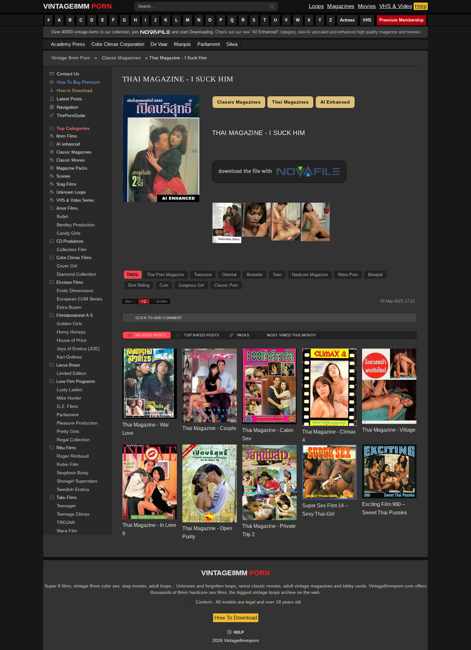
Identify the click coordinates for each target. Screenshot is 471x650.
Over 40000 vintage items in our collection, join (94, 32)
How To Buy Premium (78, 82)
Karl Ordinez (69, 356)
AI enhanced (68, 144)
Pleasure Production (77, 423)
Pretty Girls (68, 431)
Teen (277, 274)
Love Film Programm (75, 381)
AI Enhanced (265, 32)
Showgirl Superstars (77, 481)
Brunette (254, 274)
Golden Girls (69, 323)
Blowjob (375, 274)
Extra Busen (69, 307)
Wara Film (67, 530)
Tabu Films (66, 497)
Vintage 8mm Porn (70, 57)
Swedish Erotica (73, 489)
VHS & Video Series (75, 200)
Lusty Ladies (69, 389)
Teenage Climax (73, 514)
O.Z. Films (67, 406)
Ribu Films (66, 447)
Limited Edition (72, 373)
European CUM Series (79, 298)
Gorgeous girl (191, 285)
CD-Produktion (69, 241)
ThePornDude (71, 115)
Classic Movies (70, 160)
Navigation (67, 107)
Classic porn (226, 285)
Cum (164, 285)
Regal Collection (73, 439)
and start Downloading (192, 32)
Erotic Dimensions (75, 290)
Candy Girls (68, 233)
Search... (145, 6)
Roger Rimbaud (73, 456)
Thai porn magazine (165, 274)
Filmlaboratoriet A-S (74, 315)
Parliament (67, 414)
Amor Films (67, 208)
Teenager (66, 505)
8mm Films (66, 136)
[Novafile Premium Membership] (155, 33)
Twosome (203, 274)
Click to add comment (159, 318)
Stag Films (66, 184)
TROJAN (66, 522)
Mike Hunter (69, 398)
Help (420, 6)
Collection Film (72, 249)
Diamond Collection (76, 274)
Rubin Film (67, 464)
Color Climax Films (74, 257)
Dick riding (138, 285)
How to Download (74, 90)
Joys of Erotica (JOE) (78, 348)
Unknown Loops (71, 192)
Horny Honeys (71, 331)
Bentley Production (76, 224)
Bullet (62, 216)
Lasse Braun (68, 365)
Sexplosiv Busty (72, 472)
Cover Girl (67, 265)
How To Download (235, 618)
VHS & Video (395, 6)
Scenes (63, 176)
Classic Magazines (121, 57)
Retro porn (348, 274)
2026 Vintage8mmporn (235, 640)
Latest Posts (69, 98)
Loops (316, 6)
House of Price (72, 340)
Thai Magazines (290, 102)
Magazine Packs (71, 168)
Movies (367, 6)
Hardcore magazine (310, 274)
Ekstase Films (69, 282)
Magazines (341, 6)
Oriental (229, 274)
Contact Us (68, 73)
